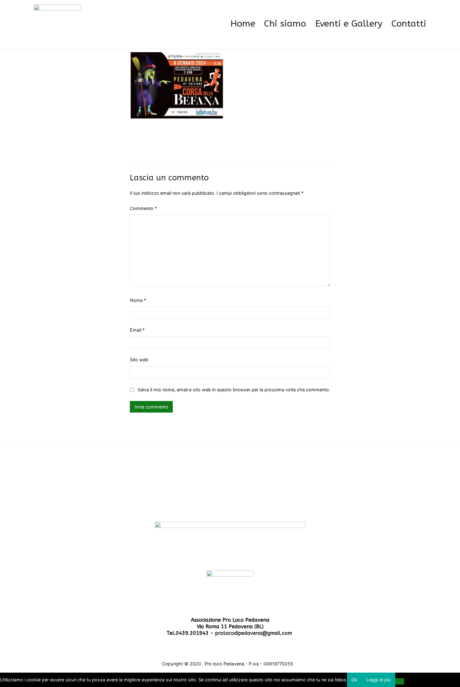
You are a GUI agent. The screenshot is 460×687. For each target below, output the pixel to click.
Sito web (139, 359)
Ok (354, 679)
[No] (399, 681)
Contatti (408, 23)
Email (137, 330)
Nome (138, 300)
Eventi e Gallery (348, 23)
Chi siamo (285, 23)
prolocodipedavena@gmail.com (254, 633)
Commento (143, 208)
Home (242, 23)
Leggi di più (378, 679)
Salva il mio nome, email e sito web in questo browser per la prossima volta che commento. (234, 389)
